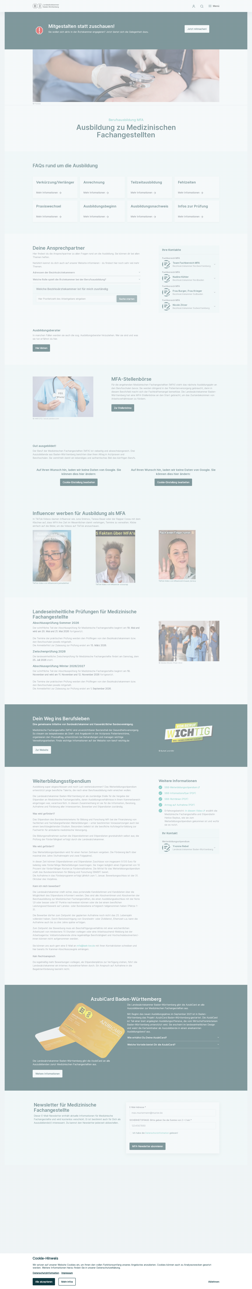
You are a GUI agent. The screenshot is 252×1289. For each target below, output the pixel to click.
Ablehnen (213, 1281)
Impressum (67, 1272)
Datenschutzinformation (46, 1272)
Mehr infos (67, 1281)
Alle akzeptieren (43, 1281)
